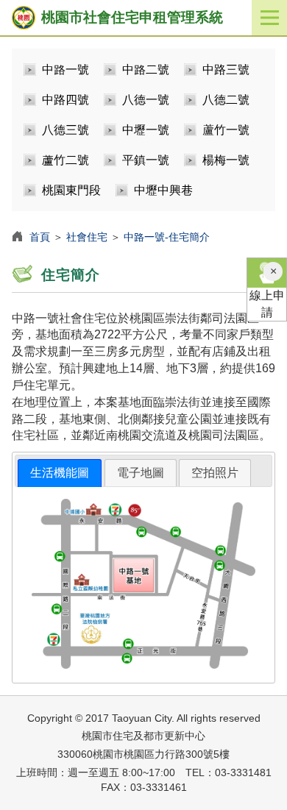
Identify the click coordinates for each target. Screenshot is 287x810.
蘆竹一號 (225, 130)
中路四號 (65, 99)
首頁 (39, 237)
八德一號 (145, 99)
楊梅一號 (225, 160)
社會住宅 (86, 237)
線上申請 (267, 304)
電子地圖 (140, 472)
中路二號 (145, 69)
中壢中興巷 (163, 190)
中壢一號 (145, 130)
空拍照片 (214, 472)
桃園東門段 (71, 190)
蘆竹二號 (65, 160)
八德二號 (225, 99)
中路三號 (225, 69)
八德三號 (65, 130)
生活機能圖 (59, 472)
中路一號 (65, 69)
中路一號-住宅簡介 (167, 237)
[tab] (60, 473)
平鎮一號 (145, 160)
